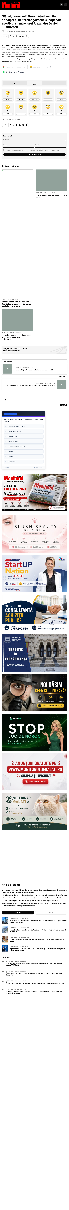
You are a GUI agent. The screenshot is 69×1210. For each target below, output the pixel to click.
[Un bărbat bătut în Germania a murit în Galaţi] (51, 180)
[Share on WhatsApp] (16, 36)
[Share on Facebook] (10, 36)
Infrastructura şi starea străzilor (16, 426)
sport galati (16, 119)
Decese (4, 299)
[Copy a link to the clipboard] (26, 36)
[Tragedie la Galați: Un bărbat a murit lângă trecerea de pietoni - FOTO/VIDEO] (17, 320)
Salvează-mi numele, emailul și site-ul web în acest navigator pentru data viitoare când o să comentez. (32, 150)
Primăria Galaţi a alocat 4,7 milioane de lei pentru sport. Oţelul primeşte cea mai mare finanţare (34, 895)
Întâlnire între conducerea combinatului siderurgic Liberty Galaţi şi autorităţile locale (37, 940)
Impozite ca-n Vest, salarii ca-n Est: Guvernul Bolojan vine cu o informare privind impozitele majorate (37, 949)
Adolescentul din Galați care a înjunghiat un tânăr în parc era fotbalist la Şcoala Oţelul (31, 898)
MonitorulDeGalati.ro (39, 467)
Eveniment (22, 31)
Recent (51, 912)
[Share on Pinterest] (19, 36)
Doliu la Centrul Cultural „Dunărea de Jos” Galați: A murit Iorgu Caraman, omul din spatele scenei (17, 304)
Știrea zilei (17, 367)
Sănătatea (10, 451)
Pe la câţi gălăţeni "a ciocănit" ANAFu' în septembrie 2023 (33, 370)
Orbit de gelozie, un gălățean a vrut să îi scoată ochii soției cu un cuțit (31, 385)
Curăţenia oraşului (13, 441)
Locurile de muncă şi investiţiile (16, 446)
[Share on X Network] (13, 36)
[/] (61, 4)
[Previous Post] (7, 369)
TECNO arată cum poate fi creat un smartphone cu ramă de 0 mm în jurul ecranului (30, 900)
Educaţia (10, 456)
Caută (64, 405)
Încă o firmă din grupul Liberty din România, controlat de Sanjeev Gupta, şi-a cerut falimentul (38, 931)
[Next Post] (61, 384)
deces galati (7, 119)
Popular (18, 912)
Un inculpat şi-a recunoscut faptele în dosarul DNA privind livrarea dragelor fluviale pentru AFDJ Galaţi (38, 921)
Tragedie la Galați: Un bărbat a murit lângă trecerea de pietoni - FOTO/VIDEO (16, 337)
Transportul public (13, 436)
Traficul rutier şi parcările (14, 431)
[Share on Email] (23, 36)
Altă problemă (12, 461)
